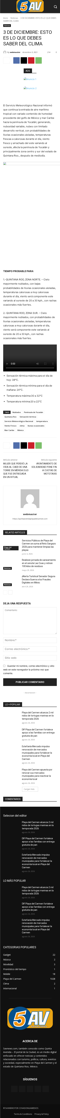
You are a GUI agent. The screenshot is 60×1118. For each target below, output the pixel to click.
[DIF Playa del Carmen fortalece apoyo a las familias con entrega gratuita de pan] (11, 733)
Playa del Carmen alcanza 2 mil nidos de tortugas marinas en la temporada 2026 (38, 715)
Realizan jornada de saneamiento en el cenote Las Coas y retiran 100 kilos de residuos (39, 563)
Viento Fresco (10, 426)
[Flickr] (30, 1089)
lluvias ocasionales (36, 426)
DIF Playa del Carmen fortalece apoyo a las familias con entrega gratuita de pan (38, 732)
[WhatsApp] (38, 60)
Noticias (14, 18)
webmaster (15, 52)
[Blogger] (14, 1089)
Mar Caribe (9, 430)
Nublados (16, 412)
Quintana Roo (10, 417)
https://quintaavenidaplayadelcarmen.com (30, 519)
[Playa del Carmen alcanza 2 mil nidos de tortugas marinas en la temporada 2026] (11, 716)
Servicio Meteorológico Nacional (18, 421)
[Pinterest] (31, 60)
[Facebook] (16, 60)
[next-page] (10, 592)
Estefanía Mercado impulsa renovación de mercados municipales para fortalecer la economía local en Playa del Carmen (37, 752)
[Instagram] (38, 1089)
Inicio (5, 18)
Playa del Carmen (8, 548)
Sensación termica (28, 417)
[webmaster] (5, 52)
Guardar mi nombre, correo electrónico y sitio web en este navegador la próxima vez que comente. (28, 669)
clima (22, 426)
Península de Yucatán (33, 412)
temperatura (42, 421)
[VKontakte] (46, 1089)
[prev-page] (5, 592)
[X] (24, 60)
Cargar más (29, 789)
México (20, 430)
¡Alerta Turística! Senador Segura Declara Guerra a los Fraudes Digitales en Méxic (38, 579)
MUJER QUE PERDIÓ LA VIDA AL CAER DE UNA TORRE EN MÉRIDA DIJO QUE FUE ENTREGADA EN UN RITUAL (15, 470)
